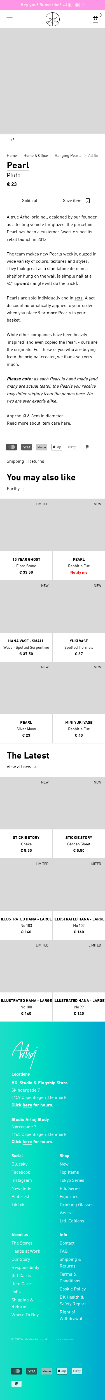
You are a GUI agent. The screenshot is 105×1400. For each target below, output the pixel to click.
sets (78, 298)
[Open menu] (9, 19)
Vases (65, 1213)
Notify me (79, 573)
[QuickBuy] (5, 504)
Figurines (69, 1197)
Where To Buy (25, 1315)
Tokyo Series (72, 1180)
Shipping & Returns (22, 1303)
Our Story (20, 1259)
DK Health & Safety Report (73, 1300)
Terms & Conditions (70, 1277)
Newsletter (22, 1189)
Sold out (29, 201)
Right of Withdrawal (71, 1315)
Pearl (18, 166)
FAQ (63, 1251)
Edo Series (70, 1189)
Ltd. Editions (72, 1221)
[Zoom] (7, 127)
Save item (72, 201)
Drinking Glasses (77, 1205)
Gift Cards (21, 1276)
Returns (36, 461)
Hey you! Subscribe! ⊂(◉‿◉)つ (52, 5)
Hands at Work (25, 1251)
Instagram (21, 1180)
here (65, 423)
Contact (67, 1243)
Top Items (69, 1172)
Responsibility (25, 1268)
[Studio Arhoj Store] (53, 19)
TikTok (18, 1205)
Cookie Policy (73, 1289)
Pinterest (20, 1197)
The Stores (21, 1243)
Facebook (20, 1172)
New (64, 1164)
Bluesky (19, 1164)
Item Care (21, 1284)
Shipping (15, 461)
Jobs (16, 1292)
